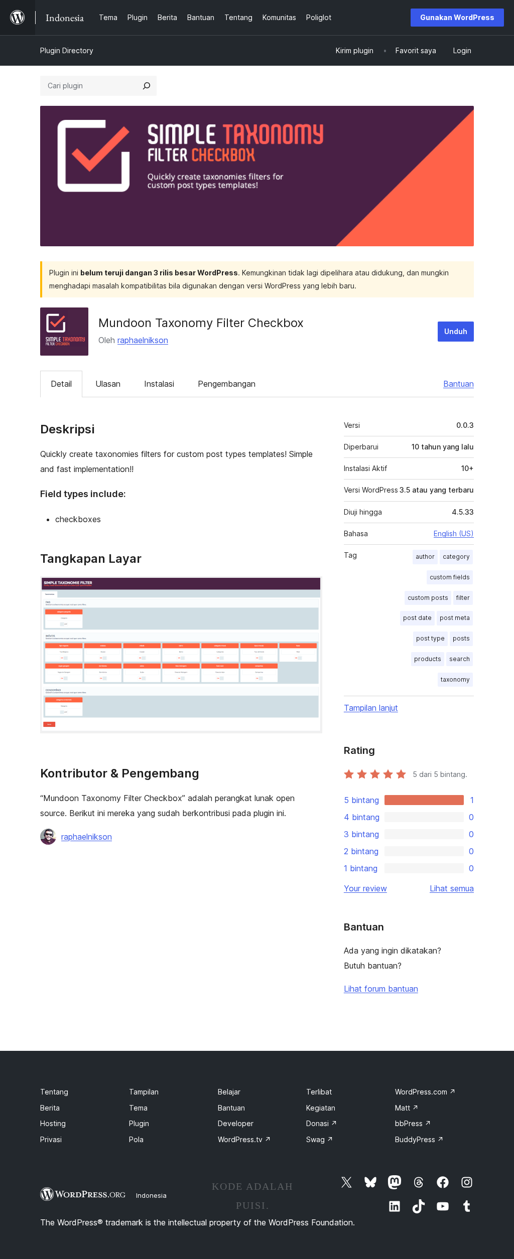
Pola (136, 1139)
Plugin (139, 1123)
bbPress (413, 1123)
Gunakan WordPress (457, 17)
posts (461, 638)
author (425, 556)
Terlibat (319, 1091)
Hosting (53, 1123)
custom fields (450, 577)
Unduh (455, 331)
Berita (50, 1108)
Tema (138, 1108)
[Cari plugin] (147, 86)
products (427, 659)
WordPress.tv (244, 1139)
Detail (61, 384)
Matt (407, 1108)
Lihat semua (452, 888)
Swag (319, 1139)
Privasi (51, 1139)
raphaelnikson (142, 340)
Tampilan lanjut (371, 708)
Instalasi (159, 384)
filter (463, 597)
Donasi (321, 1123)
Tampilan (144, 1091)
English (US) (454, 533)
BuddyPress (419, 1139)
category (456, 556)
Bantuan (458, 384)
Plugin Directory (66, 50)
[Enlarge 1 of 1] (309, 590)
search (459, 659)
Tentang (54, 1091)
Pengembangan (226, 384)
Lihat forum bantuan (381, 989)
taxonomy (455, 679)
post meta (455, 617)
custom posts (428, 597)
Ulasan (107, 384)
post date (417, 617)
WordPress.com (425, 1091)
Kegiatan (320, 1108)
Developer (235, 1123)
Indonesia (151, 1195)
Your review (365, 888)
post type (430, 638)
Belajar (229, 1091)
